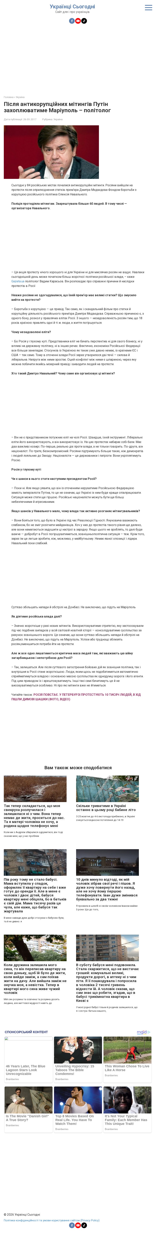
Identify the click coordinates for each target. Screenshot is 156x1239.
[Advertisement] (78, 57)
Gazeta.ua (17, 281)
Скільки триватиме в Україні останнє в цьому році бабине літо (106, 808)
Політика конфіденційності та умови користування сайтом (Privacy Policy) (51, 1220)
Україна (58, 119)
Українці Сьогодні (72, 6)
